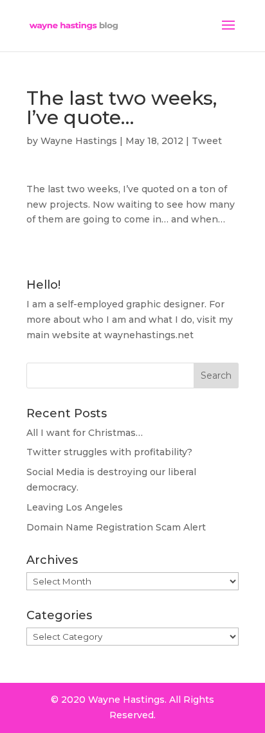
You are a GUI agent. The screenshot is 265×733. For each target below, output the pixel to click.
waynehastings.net (149, 335)
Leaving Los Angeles (74, 507)
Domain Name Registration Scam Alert (116, 527)
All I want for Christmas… (84, 433)
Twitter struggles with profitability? (109, 452)
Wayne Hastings (79, 141)
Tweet (207, 141)
